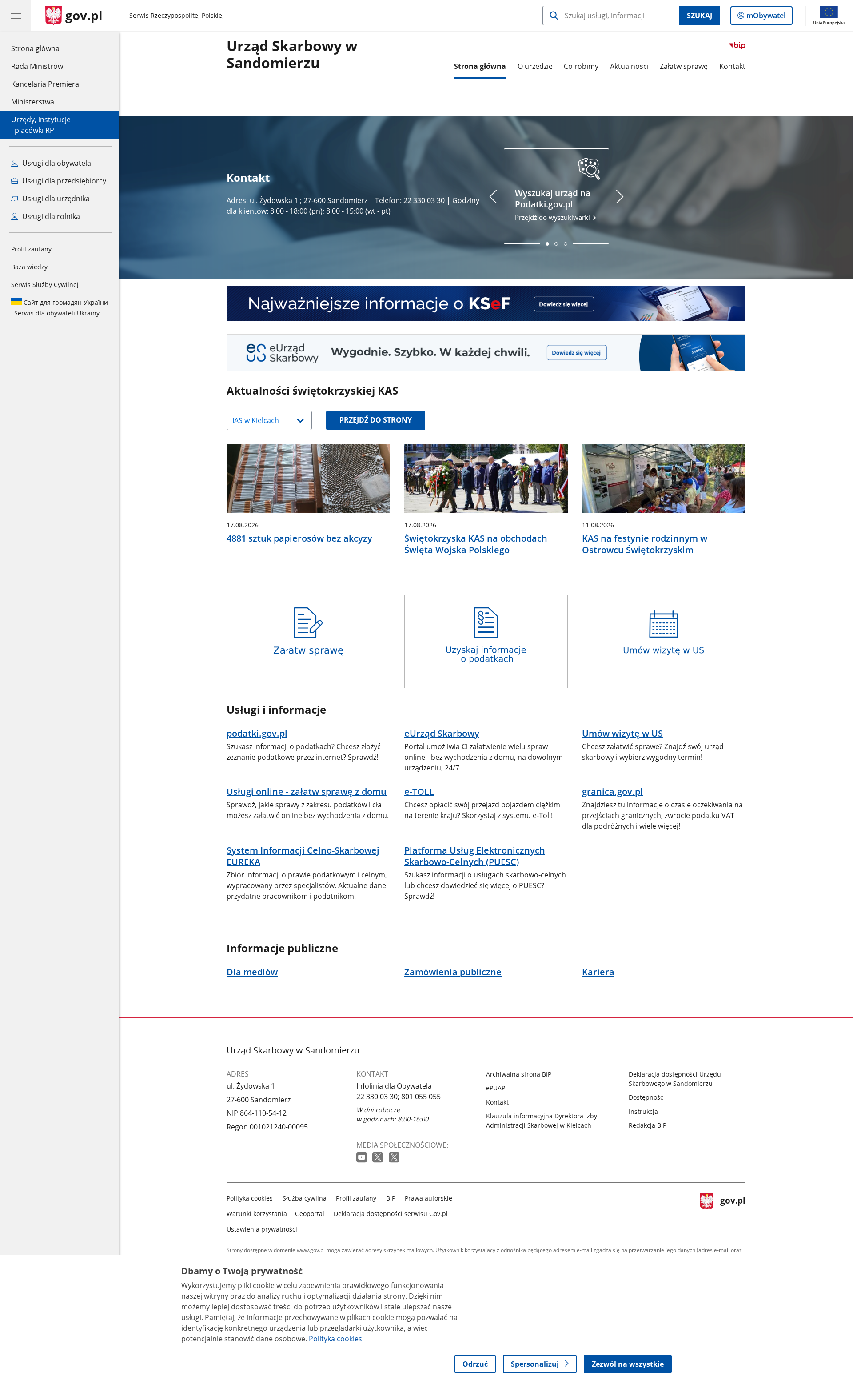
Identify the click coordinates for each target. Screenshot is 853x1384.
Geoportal (309, 1213)
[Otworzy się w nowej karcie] (362, 1158)
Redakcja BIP (647, 1125)
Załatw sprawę (684, 66)
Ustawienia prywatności (262, 1229)
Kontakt (732, 66)
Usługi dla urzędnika (55, 198)
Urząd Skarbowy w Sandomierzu (292, 54)
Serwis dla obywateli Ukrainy (59, 307)
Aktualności (629, 66)
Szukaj (699, 15)
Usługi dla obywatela (55, 163)
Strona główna (45, 48)
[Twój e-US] (486, 352)
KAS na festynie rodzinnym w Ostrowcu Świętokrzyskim (644, 544)
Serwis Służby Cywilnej (45, 284)
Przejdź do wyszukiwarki (553, 204)
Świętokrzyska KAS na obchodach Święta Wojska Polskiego (475, 544)
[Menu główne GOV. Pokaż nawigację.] (15, 15)
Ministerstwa (32, 102)
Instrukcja (643, 1111)
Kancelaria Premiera (45, 84)
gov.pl (732, 1211)
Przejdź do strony (375, 420)
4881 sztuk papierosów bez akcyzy (299, 538)
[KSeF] (486, 303)
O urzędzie (535, 66)
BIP (390, 1198)
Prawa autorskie (428, 1198)
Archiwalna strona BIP (518, 1074)
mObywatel (765, 17)
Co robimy (581, 66)
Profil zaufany (31, 249)
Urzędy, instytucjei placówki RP (41, 125)
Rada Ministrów (37, 66)
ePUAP (495, 1088)
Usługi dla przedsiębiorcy (63, 181)
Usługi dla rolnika (50, 216)
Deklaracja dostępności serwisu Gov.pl (391, 1213)
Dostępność (646, 1097)
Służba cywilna (305, 1198)
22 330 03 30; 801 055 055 (398, 1096)
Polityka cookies (250, 1198)
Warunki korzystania (257, 1213)
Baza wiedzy (29, 267)
